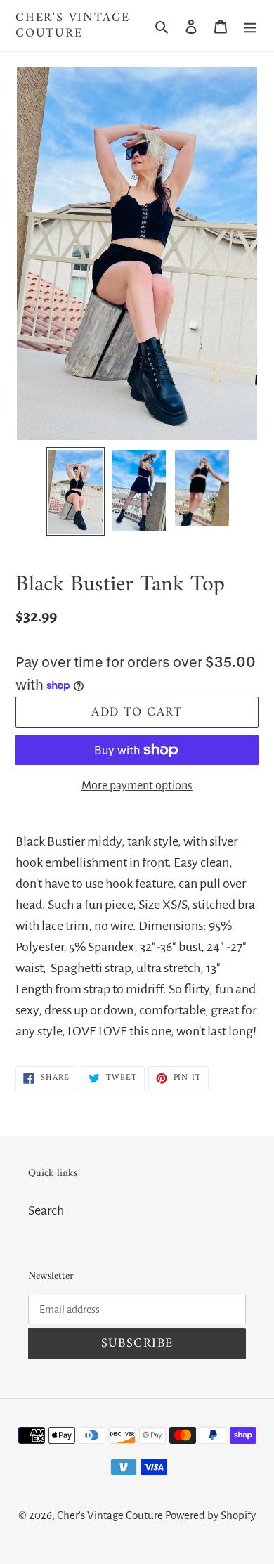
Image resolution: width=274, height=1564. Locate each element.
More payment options (137, 786)
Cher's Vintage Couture (72, 26)
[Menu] (250, 26)
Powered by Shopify (210, 1515)
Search (46, 1210)
